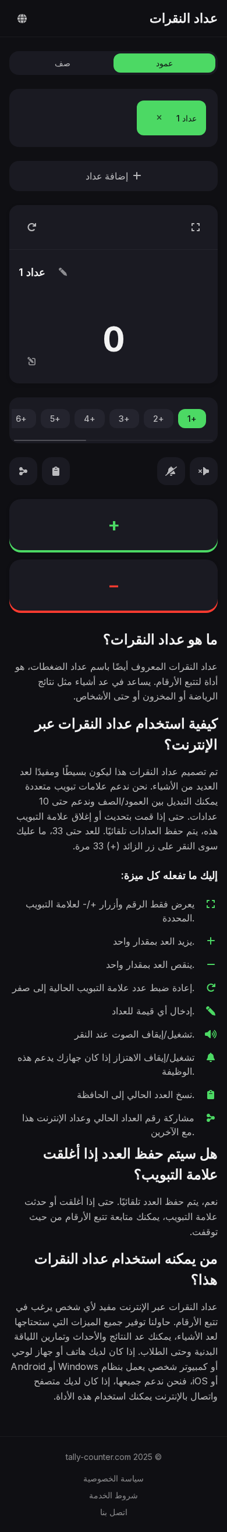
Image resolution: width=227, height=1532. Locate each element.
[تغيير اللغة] (22, 18)
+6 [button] (21, 419)
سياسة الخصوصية (113, 1478)
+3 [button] (124, 419)
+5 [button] (55, 419)
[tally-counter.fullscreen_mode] (195, 227)
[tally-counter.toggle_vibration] (171, 471)
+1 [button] (192, 419)
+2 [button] (158, 419)
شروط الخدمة (113, 1495)
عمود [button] (164, 63)
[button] (159, 118)
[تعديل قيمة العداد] (31, 361)
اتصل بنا (113, 1512)
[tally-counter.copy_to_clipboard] (56, 471)
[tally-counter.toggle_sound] (204, 471)
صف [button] (62, 63)
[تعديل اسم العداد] (63, 272)
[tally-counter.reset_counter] (31, 227)
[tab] (171, 118)
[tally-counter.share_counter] (23, 471)
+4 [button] (89, 419)
